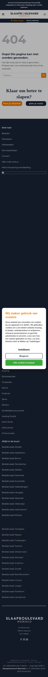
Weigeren (24, 356)
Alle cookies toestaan (24, 363)
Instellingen (24, 349)
